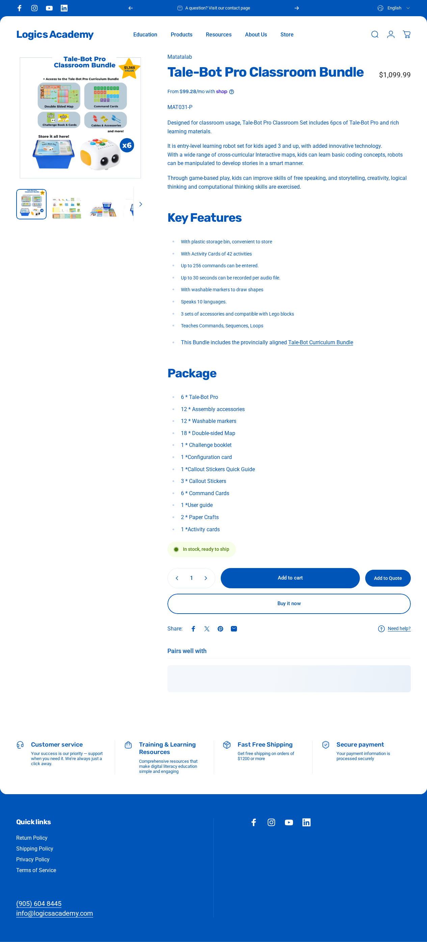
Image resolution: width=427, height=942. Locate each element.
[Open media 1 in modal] (81, 118)
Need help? (399, 628)
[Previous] (130, 8)
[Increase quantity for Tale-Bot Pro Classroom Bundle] (207, 578)
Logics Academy (55, 34)
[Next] (296, 8)
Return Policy (32, 837)
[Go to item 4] (139, 209)
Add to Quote (388, 578)
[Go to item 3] (103, 209)
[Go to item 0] (31, 204)
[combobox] (394, 8)
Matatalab (179, 57)
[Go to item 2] (67, 208)
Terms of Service (36, 870)
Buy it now (289, 603)
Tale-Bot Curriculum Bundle (320, 342)
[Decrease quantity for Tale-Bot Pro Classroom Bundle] (175, 578)
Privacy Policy (33, 859)
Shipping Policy (34, 848)
